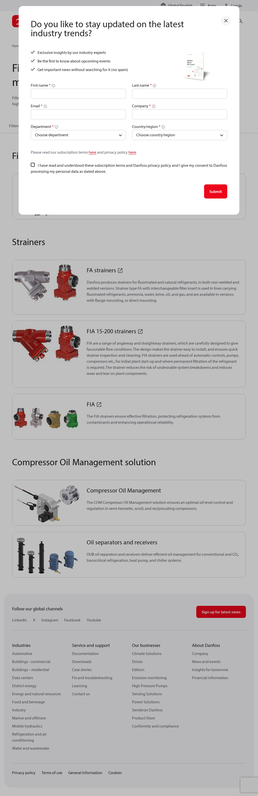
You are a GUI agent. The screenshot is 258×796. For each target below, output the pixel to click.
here (92, 152)
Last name (142, 85)
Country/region (146, 126)
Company (141, 105)
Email (37, 105)
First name (41, 85)
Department (42, 126)
